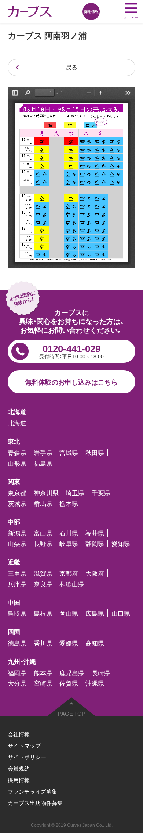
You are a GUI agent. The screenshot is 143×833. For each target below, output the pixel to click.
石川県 (68, 533)
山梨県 (17, 543)
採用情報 (19, 780)
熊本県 (43, 673)
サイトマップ (24, 745)
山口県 (120, 613)
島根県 (43, 613)
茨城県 (17, 503)
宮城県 (68, 453)
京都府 (68, 573)
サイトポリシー (27, 757)
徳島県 (17, 643)
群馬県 (43, 503)
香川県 (43, 643)
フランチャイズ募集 (32, 791)
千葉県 (101, 493)
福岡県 (17, 673)
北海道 (17, 423)
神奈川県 (46, 493)
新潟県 (17, 533)
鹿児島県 (71, 673)
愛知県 (120, 543)
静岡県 (94, 543)
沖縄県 (94, 683)
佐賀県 (68, 683)
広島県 (94, 613)
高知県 (94, 643)
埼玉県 (75, 493)
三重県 (17, 573)
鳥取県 (17, 613)
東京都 (17, 493)
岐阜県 (68, 543)
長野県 (43, 543)
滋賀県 (43, 573)
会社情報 (19, 734)
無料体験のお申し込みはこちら (71, 382)
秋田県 (94, 453)
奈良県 (43, 584)
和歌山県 (71, 584)
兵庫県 (17, 584)
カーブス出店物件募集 (35, 803)
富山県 (43, 533)
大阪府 (94, 573)
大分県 (17, 683)
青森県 (17, 453)
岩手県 (43, 453)
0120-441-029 (71, 350)
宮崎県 (43, 683)
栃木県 (68, 503)
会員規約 (19, 768)
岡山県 (68, 613)
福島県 (43, 463)
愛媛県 (68, 643)
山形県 (17, 463)
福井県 (94, 533)
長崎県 (101, 673)
